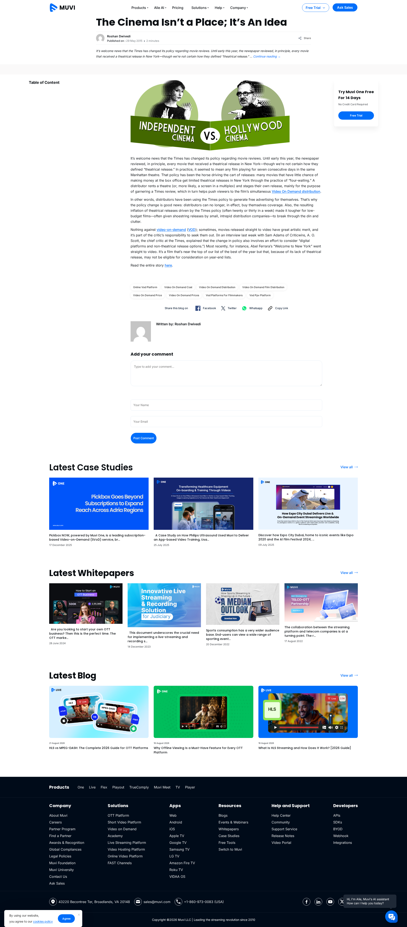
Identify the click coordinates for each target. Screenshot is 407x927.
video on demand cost (178, 287)
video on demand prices (184, 295)
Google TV (178, 842)
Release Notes (283, 836)
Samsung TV (179, 849)
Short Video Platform (124, 822)
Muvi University (61, 870)
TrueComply (139, 787)
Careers (55, 822)
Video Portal (281, 842)
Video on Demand (122, 829)
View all (346, 467)
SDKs (337, 822)
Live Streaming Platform (127, 842)
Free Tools (227, 842)
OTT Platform (118, 815)
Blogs (223, 815)
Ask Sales (345, 7)
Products (138, 8)
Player (190, 787)
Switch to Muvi (230, 849)
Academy (115, 836)
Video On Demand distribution (296, 191)
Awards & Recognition (66, 842)
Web (173, 815)
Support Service (284, 829)
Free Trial (313, 8)
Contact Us (58, 876)
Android (175, 822)
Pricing (177, 8)
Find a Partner (60, 836)
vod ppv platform (260, 295)
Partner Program (62, 829)
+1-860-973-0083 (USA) (204, 902)
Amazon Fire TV (182, 863)
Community (281, 822)
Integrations (342, 842)
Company (238, 8)
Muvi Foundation (62, 863)
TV (178, 787)
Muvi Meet (162, 787)
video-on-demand (171, 229)
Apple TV (176, 836)
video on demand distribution (217, 287)
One (81, 787)
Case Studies (229, 836)
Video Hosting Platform (126, 849)
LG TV (174, 856)
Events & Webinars (233, 822)
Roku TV (176, 870)
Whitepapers (229, 829)
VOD (191, 229)
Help (218, 8)
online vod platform (145, 287)
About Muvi (58, 815)
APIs (336, 815)
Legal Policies (60, 856)
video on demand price (147, 295)
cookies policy (43, 921)
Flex (104, 787)
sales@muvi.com (157, 902)
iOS (172, 829)
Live (92, 787)
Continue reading (267, 56)
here (168, 265)
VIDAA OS (177, 876)
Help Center (281, 815)
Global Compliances (65, 849)
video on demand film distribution (263, 287)
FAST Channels (120, 863)
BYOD (338, 829)
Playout (118, 787)
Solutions (199, 8)
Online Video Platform (125, 856)
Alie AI (159, 8)
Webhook (340, 836)
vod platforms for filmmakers (224, 295)
